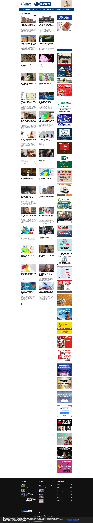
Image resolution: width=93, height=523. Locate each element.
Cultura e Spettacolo (35, 9)
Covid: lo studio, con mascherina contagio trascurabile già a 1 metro (46, 64)
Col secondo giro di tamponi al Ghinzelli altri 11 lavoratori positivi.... (28, 292)
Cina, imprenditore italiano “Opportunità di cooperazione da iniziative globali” (31, 499)
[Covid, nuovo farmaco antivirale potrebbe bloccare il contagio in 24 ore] (46, 210)
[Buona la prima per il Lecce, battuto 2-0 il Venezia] (23, 490)
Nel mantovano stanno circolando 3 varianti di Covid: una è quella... (46, 196)
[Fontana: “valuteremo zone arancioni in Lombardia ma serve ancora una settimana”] (46, 230)
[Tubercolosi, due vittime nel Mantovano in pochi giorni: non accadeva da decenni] (28, 19)
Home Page (40, 80)
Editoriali (40, 9)
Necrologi (63, 9)
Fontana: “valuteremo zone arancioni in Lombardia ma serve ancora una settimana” (46, 236)
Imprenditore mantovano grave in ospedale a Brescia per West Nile (28, 44)
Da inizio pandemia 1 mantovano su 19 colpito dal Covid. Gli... (46, 178)
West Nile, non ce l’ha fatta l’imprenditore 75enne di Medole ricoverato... (46, 25)
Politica (29, 9)
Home (23, 9)
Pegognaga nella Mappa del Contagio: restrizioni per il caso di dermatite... (28, 64)
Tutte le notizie (68, 9)
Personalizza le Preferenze (84, 519)
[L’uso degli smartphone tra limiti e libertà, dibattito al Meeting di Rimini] (23, 495)
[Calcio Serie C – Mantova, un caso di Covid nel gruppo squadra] (46, 77)
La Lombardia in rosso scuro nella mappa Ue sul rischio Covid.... (28, 140)
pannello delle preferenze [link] (38, 521)
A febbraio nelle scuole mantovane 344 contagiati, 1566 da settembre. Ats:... (46, 141)
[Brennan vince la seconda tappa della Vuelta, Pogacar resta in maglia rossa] (41, 485)
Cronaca (26, 9)
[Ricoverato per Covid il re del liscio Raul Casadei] (28, 153)
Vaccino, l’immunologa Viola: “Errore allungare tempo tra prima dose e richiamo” (28, 83)
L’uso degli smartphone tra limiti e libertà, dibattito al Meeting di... (30, 494)
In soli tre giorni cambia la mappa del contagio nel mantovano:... (28, 235)
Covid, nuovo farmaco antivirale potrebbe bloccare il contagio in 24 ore (46, 217)
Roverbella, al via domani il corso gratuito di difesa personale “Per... (48, 500)
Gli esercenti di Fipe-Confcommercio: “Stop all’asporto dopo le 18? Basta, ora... (27, 197)
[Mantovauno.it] (46, 4)
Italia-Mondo (59, 9)
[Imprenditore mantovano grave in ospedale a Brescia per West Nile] (28, 38)
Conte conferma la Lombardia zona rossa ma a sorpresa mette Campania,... (46, 255)
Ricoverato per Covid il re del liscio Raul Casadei (27, 158)
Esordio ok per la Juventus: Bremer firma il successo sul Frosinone (30, 485)
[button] (71, 9)
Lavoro (53, 9)
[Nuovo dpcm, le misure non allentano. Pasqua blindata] (28, 172)
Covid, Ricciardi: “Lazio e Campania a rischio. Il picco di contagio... (45, 274)
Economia (43, 9)
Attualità (47, 9)
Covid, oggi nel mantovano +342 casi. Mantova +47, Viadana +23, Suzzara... (46, 102)
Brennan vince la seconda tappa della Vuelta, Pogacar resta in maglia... (48, 485)
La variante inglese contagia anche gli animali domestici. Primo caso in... (28, 121)
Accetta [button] (70, 519)
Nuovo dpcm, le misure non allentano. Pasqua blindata (27, 178)
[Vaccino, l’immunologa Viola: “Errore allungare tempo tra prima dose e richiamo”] (28, 77)
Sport (50, 9)
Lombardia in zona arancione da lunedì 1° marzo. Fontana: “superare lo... (46, 159)
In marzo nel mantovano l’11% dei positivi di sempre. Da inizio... (46, 121)
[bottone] (64, 49)
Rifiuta (75, 519)
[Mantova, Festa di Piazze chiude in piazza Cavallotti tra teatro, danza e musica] (41, 496)
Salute (56, 9)
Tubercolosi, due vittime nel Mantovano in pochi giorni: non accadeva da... (28, 25)
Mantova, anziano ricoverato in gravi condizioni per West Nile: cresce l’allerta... (46, 45)
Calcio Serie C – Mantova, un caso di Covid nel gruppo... (45, 82)
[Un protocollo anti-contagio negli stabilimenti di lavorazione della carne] (46, 286)
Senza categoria (23, 99)
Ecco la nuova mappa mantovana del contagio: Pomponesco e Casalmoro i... (28, 255)
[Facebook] (58, 512)
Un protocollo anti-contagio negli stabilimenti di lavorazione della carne (46, 292)
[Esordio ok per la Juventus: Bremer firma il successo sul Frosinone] (23, 485)
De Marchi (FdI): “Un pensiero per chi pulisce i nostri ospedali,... (28, 216)
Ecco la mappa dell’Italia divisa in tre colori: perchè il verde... (28, 274)
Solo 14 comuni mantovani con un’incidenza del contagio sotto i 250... (28, 102)
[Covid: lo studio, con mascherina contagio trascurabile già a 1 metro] (46, 58)
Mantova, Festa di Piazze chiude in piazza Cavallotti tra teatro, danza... (49, 496)
